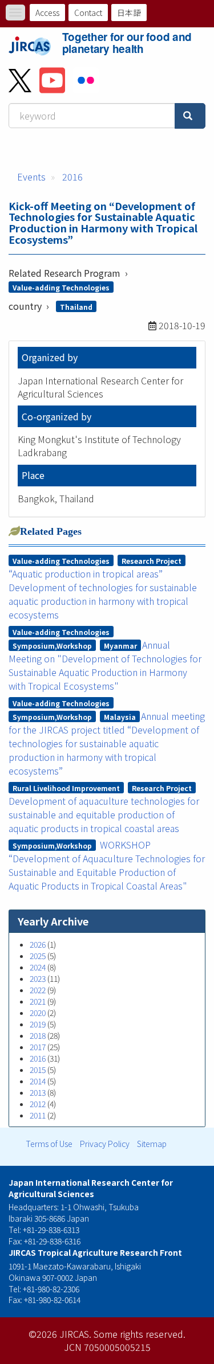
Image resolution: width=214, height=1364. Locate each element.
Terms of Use (49, 1143)
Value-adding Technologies (61, 287)
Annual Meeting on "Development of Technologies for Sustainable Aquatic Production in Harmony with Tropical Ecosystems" (105, 665)
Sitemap (152, 1143)
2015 (38, 1069)
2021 (38, 1001)
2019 (38, 1024)
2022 (38, 990)
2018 (38, 1035)
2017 (38, 1046)
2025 (38, 955)
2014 (38, 1081)
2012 (38, 1103)
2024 (38, 967)
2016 (72, 176)
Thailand (76, 307)
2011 (38, 1115)
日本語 (129, 12)
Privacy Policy (105, 1143)
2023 (38, 978)
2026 (38, 944)
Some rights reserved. (139, 1334)
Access (47, 12)
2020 (38, 1012)
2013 (38, 1092)
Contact (88, 12)
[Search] (190, 116)
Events (31, 176)
